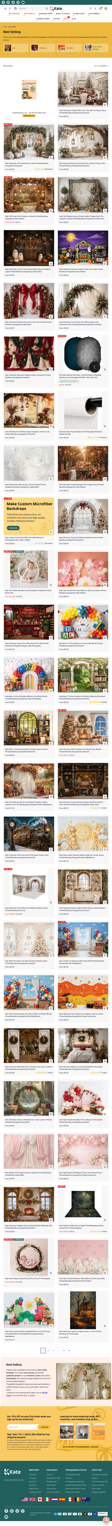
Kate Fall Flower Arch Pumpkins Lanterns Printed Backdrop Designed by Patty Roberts (26, 217)
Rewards (69, 1478)
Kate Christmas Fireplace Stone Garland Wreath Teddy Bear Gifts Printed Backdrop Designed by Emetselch (28, 1227)
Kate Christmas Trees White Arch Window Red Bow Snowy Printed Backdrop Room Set (26, 909)
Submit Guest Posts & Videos (75, 1488)
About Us (50, 1474)
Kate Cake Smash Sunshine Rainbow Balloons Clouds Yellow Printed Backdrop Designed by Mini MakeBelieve (81, 856)
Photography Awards (73, 1474)
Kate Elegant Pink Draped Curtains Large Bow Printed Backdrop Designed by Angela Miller (28, 1174)
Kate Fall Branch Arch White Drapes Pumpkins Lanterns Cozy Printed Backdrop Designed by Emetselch (27, 433)
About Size (32, 1485)
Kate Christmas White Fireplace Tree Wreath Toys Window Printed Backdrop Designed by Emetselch (80, 750)
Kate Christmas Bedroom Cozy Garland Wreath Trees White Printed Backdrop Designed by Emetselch (80, 1068)
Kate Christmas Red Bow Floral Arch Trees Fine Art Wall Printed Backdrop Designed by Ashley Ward (28, 323)
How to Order (96, 1488)
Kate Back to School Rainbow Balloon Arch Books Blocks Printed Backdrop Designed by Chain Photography (26, 697)
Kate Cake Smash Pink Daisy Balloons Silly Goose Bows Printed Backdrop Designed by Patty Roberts (82, 592)
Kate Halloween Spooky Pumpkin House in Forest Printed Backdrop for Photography (80, 1332)
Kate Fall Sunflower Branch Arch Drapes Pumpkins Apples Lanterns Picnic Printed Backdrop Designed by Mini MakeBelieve (28, 803)
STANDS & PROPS (43, 19)
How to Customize (98, 1485)
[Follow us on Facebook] (3, 2)
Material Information (54, 1478)
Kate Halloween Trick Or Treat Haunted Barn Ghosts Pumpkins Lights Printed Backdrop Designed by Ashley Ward (28, 270)
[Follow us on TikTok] (13, 2)
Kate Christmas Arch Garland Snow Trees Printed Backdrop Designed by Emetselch (26, 164)
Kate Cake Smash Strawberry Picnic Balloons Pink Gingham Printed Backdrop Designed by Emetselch (81, 1121)
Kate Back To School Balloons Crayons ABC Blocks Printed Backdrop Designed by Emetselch (80, 644)
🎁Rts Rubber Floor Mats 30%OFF (56, 2)
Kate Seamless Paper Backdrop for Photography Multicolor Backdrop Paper (80, 433)
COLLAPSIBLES (94, 14)
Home (5, 27)
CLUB (74, 19)
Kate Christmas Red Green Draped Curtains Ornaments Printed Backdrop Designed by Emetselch (28, 376)
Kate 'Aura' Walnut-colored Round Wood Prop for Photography (27, 1279)
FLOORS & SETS (79, 14)
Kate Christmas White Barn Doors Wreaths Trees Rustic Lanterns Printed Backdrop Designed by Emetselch (28, 1068)
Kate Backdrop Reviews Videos (76, 1485)
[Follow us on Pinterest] (18, 2)
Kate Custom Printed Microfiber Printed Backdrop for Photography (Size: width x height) (24, 539)
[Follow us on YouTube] (23, 2)
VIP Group (32, 1478)
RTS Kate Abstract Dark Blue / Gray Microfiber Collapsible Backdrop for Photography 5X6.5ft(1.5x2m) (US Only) (80, 376)
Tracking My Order (35, 1492)
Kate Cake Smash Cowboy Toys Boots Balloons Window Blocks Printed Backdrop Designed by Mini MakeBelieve (28, 1015)
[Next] (68, 1350)
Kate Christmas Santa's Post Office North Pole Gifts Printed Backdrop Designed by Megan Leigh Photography (27, 644)
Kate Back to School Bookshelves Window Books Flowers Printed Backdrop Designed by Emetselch (26, 750)
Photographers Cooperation (75, 1481)
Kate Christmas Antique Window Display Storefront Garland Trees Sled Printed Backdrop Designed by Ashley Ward (81, 803)
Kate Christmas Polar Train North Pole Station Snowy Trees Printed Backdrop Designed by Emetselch (27, 856)
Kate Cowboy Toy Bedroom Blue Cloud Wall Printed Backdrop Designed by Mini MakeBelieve (81, 962)
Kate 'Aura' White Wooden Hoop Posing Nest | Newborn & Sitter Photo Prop (28, 592)
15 (64, 1350)
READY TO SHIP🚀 (63, 14)
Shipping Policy (52, 1481)
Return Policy (51, 1485)
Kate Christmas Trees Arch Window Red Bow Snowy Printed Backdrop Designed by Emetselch (81, 539)
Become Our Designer (73, 1492)
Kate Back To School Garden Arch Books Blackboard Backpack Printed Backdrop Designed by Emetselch (82, 697)
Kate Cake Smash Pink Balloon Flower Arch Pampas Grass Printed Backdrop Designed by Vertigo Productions (80, 1174)
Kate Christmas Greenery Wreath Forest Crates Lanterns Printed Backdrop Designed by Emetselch (28, 1121)
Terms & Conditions (53, 1492)
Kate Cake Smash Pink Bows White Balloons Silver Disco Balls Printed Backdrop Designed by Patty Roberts (82, 1280)
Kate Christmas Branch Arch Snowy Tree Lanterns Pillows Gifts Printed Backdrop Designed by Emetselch (82, 164)
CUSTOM (56, 19)
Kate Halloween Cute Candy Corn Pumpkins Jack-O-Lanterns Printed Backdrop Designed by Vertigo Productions (81, 1015)
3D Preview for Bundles (99, 1474)
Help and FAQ (33, 1488)
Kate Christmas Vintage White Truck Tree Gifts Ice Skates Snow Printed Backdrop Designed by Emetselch (82, 111)
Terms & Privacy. (36, 1449)
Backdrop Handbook (99, 1492)
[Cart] (100, 8)
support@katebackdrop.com (14, 1480)
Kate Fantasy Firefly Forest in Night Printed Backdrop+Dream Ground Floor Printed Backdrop (81, 1227)
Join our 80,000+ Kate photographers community (80, 1447)
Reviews (94, 1478)
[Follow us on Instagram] (8, 2)
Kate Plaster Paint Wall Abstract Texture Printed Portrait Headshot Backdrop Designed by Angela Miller (25, 486)
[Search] (10, 9)
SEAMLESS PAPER (45, 14)
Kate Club (32, 1481)
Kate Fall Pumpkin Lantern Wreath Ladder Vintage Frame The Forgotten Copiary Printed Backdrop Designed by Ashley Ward (81, 217)
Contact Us (33, 1474)
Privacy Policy (51, 1488)
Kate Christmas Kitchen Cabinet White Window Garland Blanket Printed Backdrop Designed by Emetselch (82, 909)
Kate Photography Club (100, 1481)
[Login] (95, 8)
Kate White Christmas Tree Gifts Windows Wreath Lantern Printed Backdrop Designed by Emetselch (26, 962)
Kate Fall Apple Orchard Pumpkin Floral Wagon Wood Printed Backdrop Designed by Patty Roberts (81, 486)
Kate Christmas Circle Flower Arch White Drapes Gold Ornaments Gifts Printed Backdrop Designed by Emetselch (80, 323)
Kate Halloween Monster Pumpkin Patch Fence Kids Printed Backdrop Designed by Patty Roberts (81, 270)
